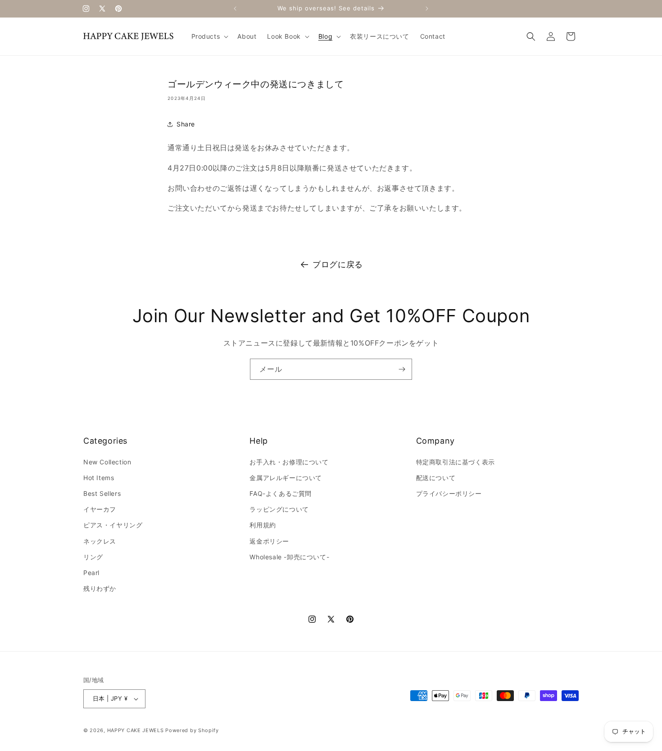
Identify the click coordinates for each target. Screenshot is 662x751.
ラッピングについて (278, 509)
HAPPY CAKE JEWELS (135, 730)
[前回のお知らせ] (235, 8)
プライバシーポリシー (449, 493)
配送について (436, 477)
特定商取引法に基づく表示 (455, 462)
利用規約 (262, 525)
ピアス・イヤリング (112, 525)
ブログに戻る (338, 264)
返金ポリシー (269, 541)
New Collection (107, 462)
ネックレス (99, 541)
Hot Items (98, 477)
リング (93, 557)
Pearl (91, 572)
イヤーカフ (99, 509)
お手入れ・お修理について (288, 462)
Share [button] (186, 124)
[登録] (402, 369)
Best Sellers (102, 493)
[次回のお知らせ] (427, 8)
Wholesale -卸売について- (289, 557)
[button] (209, 36)
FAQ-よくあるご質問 (280, 493)
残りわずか (99, 588)
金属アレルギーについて (285, 477)
